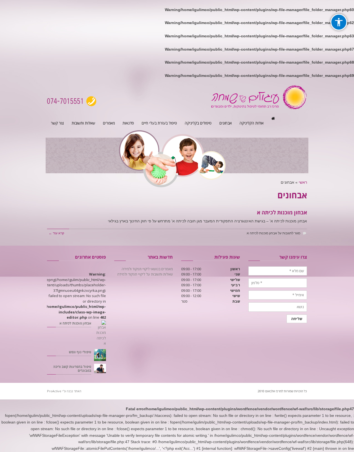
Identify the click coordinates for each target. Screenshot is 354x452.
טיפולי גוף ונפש (80, 352)
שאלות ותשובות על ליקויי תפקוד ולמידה (145, 274)
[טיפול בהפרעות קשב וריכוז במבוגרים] (100, 368)
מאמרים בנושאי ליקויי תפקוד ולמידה (147, 268)
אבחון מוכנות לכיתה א (282, 212)
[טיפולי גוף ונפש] (100, 355)
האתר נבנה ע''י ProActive (64, 391)
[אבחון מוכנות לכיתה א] (100, 333)
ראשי (303, 182)
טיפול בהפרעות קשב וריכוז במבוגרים (72, 369)
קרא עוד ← (56, 233)
